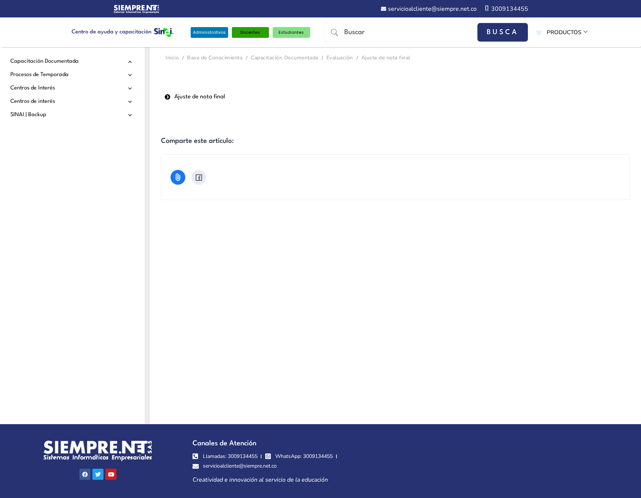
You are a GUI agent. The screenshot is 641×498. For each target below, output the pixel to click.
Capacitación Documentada (284, 57)
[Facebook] (198, 177)
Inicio (172, 57)
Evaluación (339, 57)
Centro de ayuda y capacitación (111, 32)
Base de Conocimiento (215, 57)
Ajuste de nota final (385, 57)
